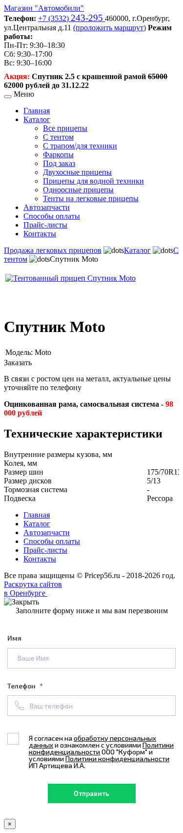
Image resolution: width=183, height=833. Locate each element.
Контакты (39, 233)
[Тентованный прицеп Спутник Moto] (70, 278)
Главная (36, 110)
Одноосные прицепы (78, 190)
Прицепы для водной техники (93, 181)
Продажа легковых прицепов (53, 250)
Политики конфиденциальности (117, 758)
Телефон (22, 686)
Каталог (36, 119)
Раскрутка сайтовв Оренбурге (33, 588)
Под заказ (59, 163)
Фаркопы (58, 154)
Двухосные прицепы (77, 172)
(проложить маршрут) (109, 27)
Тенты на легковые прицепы (91, 198)
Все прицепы (65, 128)
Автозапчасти (46, 207)
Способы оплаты (51, 216)
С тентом (58, 137)
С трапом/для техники (80, 146)
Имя (14, 638)
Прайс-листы (45, 225)
